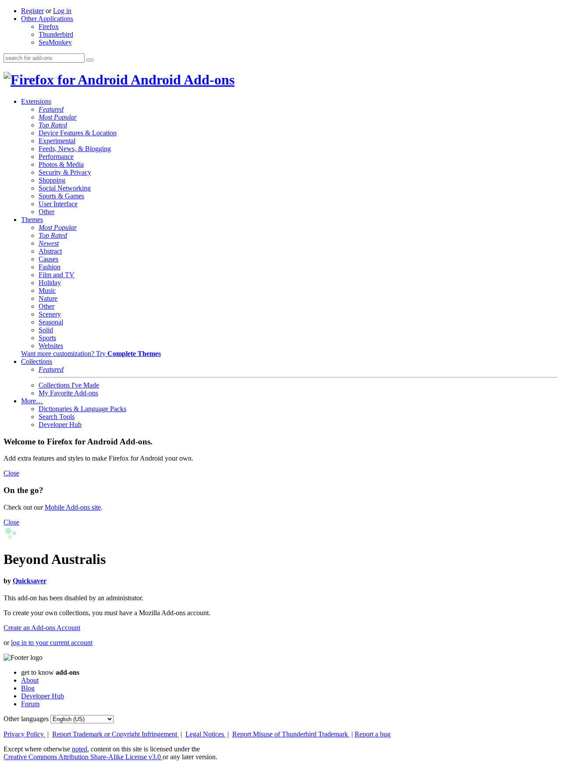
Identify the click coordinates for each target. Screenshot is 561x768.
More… (32, 401)
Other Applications (47, 18)
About (30, 680)
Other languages (26, 718)
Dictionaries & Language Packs (82, 408)
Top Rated (53, 125)
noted (79, 749)
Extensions (36, 101)
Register (32, 10)
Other (46, 211)
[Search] (89, 60)
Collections (36, 361)
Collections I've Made (69, 385)
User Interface (58, 204)
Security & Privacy (65, 172)
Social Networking (65, 188)
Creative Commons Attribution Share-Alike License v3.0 (83, 757)
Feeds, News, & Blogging (75, 148)
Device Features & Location (78, 133)
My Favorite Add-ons (68, 393)
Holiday (50, 282)
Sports (47, 338)
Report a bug (373, 734)
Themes (32, 219)
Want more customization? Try (91, 353)
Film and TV (57, 274)
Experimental (57, 140)
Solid (46, 330)
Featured (51, 109)
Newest (49, 243)
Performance (56, 156)
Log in (62, 10)
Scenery (50, 314)
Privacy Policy (25, 734)
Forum (30, 704)
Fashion (49, 267)
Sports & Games (61, 196)
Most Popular (58, 117)
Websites (51, 345)
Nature (48, 298)
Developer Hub (60, 424)
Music (47, 290)
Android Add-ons (181, 80)
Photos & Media (61, 164)
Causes (48, 259)
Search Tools (57, 416)
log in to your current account (51, 642)
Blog (28, 688)
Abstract (50, 251)
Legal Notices (205, 734)
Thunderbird (56, 34)
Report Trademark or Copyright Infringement (115, 734)
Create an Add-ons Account (42, 627)
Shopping (52, 180)
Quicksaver (29, 581)
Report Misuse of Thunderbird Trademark (291, 734)
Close (11, 473)
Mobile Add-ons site (73, 507)
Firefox (49, 26)
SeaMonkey (55, 42)
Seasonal (51, 322)
